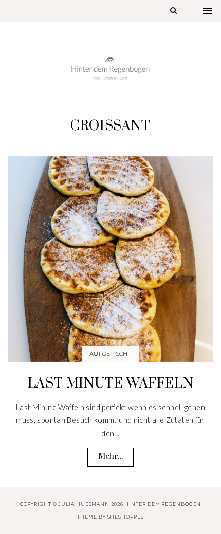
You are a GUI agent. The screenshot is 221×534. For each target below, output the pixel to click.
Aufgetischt (110, 353)
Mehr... (110, 457)
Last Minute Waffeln (110, 383)
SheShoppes (125, 517)
